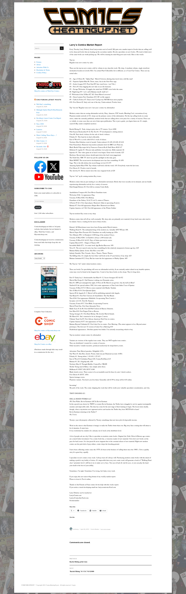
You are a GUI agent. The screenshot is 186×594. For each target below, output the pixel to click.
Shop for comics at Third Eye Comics (46, 91)
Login (74, 585)
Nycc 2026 (40, 124)
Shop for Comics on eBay (43, 344)
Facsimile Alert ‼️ (42, 146)
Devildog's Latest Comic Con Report (48, 118)
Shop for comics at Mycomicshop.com (47, 330)
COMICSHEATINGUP (27, 585)
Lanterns (39, 129)
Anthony (76, 529)
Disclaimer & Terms (43, 70)
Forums (38, 62)
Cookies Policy (41, 72)
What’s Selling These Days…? (46, 135)
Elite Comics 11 (41, 141)
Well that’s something (43, 104)
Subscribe (37, 207)
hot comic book (105, 529)
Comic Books (95, 529)
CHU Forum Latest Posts (48, 100)
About (38, 64)
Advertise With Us (42, 67)
